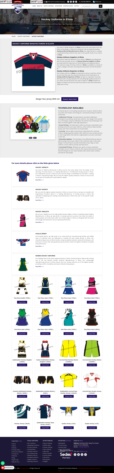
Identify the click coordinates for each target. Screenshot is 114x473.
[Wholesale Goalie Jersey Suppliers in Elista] (23, 242)
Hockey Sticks (62, 447)
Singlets (45, 461)
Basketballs (62, 443)
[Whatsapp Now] (3, 463)
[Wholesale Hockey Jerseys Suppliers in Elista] (23, 176)
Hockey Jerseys (42, 167)
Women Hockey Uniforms (45, 256)
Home (34, 6)
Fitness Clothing (47, 447)
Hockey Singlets (42, 211)
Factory (14, 447)
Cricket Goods (63, 445)
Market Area (15, 462)
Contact (76, 6)
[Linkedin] (73, 2)
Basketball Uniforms (33, 445)
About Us (39, 6)
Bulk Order (15, 460)
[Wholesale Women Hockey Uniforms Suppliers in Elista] (23, 264)
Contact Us (15, 454)
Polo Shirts (46, 457)
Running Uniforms (33, 461)
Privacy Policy (16, 450)
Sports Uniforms (49, 6)
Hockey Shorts (42, 189)
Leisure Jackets (47, 455)
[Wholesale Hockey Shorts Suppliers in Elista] (23, 198)
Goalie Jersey (41, 233)
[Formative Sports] (18, 7)
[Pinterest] (76, 2)
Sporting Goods (68, 6)
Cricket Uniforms (32, 447)
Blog (13, 458)
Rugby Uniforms (32, 459)
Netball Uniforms (32, 455)
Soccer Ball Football (64, 449)
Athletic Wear (47, 445)
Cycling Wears (32, 449)
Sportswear (58, 6)
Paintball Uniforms (33, 457)
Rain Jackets (46, 459)
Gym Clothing (47, 449)
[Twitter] (71, 2)
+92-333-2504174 (85, 1)
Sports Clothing (47, 443)
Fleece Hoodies (47, 453)
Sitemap (14, 456)
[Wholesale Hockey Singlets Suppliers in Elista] (23, 220)
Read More (39, 180)
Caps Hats (46, 451)
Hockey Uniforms (33, 451)
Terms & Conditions (17, 452)
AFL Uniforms (32, 443)
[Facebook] (68, 2)
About (14, 445)
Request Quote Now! (70, 99)
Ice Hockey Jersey (32, 453)
